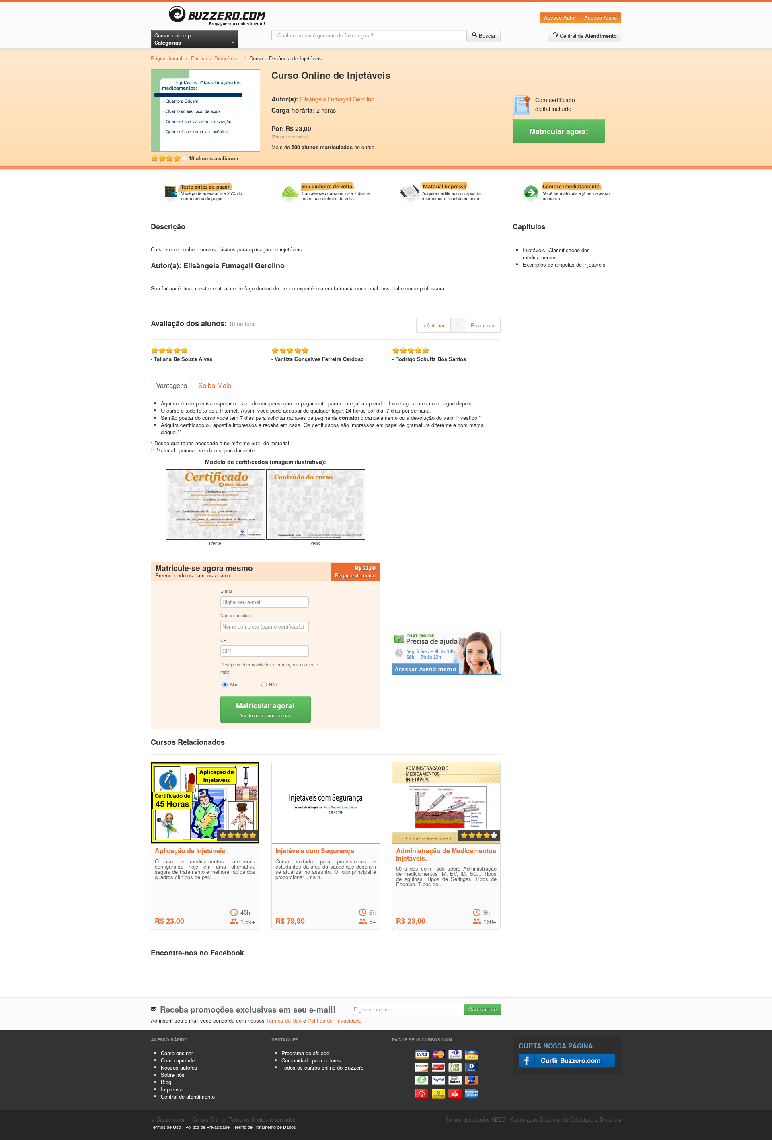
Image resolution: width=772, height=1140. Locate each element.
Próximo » (483, 325)
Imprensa (172, 1089)
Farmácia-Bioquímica (215, 58)
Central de (587, 35)
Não (273, 684)
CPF (224, 640)
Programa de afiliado (305, 1053)
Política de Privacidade (334, 1020)
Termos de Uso (284, 1020)
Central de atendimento (188, 1096)
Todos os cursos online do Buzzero (322, 1067)
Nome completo (235, 615)
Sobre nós (173, 1074)
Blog (166, 1082)
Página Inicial (166, 58)
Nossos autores (179, 1067)
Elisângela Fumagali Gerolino (337, 99)
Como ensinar (177, 1053)
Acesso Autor (560, 17)
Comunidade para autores (311, 1060)
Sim (233, 684)
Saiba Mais (214, 385)
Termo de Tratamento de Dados (265, 1127)
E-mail (226, 590)
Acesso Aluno (600, 17)
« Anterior (433, 325)
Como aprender (178, 1060)
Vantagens (171, 385)
